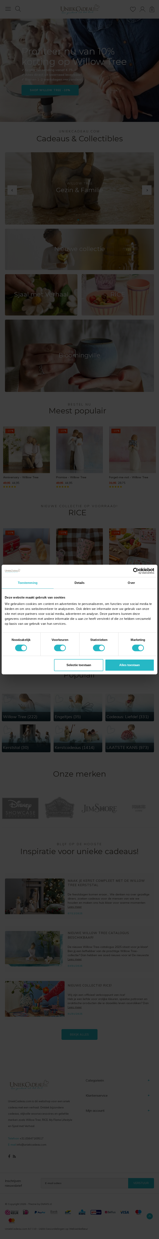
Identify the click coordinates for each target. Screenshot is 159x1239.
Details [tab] (80, 582)
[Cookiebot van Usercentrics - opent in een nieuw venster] (136, 571)
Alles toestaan (129, 665)
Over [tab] (131, 582)
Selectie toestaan (78, 665)
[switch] (60, 648)
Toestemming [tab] (27, 582)
